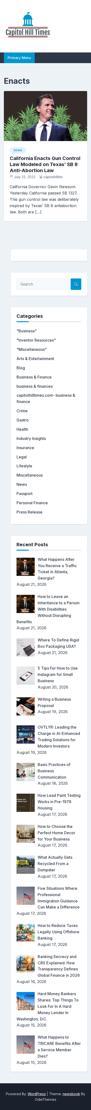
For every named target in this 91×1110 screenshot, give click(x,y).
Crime (22, 410)
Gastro (23, 420)
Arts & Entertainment (35, 358)
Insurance (25, 447)
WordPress (37, 1094)
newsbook (71, 1094)
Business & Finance (34, 377)
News (18, 150)
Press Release (29, 512)
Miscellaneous (30, 475)
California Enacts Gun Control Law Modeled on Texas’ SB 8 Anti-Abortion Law (45, 164)
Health (22, 429)
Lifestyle (24, 465)
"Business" (27, 330)
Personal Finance (32, 502)
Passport (25, 493)
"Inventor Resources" (36, 340)
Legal (22, 456)
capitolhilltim (53, 177)
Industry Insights (31, 438)
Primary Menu (19, 58)
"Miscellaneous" (32, 349)
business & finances (35, 386)
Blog (21, 367)
